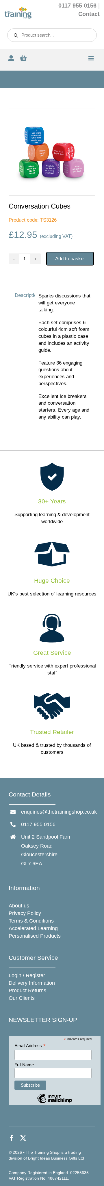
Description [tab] (23, 295)
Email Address (30, 1046)
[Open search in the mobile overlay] (52, 35)
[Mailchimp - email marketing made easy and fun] (54, 1102)
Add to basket (70, 258)
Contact (89, 14)
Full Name (24, 1064)
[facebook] (11, 1138)
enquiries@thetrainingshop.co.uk (59, 812)
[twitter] (23, 1138)
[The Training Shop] (18, 9)
